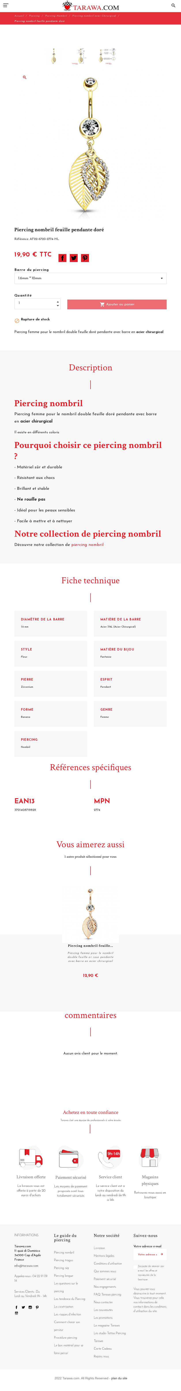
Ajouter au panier (117, 304)
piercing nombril (88, 545)
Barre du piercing (31, 270)
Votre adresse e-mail (147, 1246)
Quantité (23, 295)
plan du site (119, 1378)
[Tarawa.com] (90, 5)
